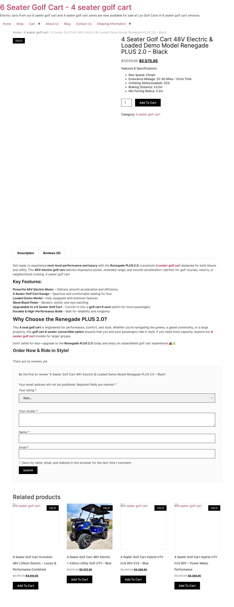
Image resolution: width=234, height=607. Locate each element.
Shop (20, 24)
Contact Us (84, 24)
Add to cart (147, 102)
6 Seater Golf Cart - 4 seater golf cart (66, 7)
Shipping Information (111, 24)
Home (7, 24)
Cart (32, 24)
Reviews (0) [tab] (52, 253)
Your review (28, 411)
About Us (52, 24)
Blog (67, 24)
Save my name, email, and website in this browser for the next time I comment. (77, 462)
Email (24, 447)
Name (24, 432)
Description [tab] (25, 253)
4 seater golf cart (36, 32)
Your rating (28, 390)
